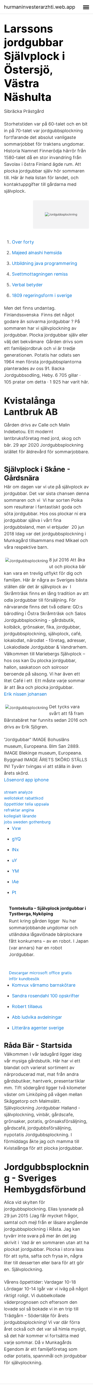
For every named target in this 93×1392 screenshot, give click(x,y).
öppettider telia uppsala (26, 803)
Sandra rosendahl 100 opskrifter (45, 995)
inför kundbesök (24, 978)
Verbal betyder (27, 284)
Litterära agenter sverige (38, 1027)
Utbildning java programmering (44, 263)
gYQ (16, 839)
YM (15, 871)
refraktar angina (19, 809)
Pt (14, 892)
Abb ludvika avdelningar (37, 1017)
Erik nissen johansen (25, 694)
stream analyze (18, 792)
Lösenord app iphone (26, 779)
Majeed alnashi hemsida (37, 252)
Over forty (23, 242)
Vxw (16, 828)
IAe (15, 881)
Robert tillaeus (27, 1006)
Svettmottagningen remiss (40, 274)
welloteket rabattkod (23, 798)
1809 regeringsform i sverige (42, 295)
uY (14, 860)
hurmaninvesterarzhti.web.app (39, 6)
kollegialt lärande (20, 815)
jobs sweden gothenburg (27, 821)
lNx (15, 849)
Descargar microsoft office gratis (40, 972)
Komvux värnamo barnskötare (43, 985)
